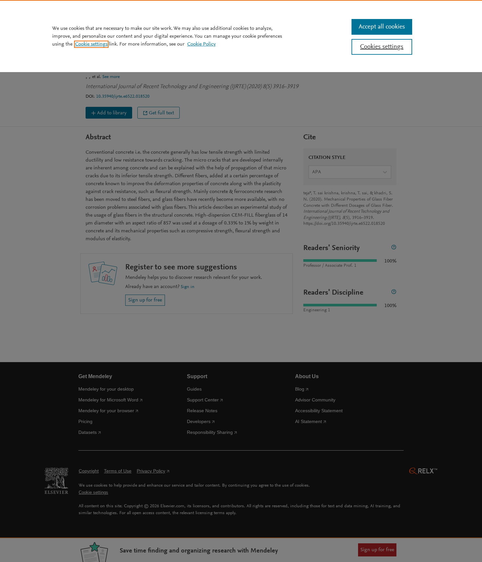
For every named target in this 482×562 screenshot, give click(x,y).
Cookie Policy (201, 44)
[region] (241, 36)
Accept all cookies (382, 27)
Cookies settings (381, 47)
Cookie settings (91, 44)
